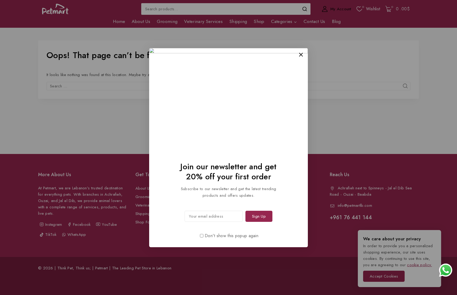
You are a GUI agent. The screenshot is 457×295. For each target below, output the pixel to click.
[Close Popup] (301, 54)
